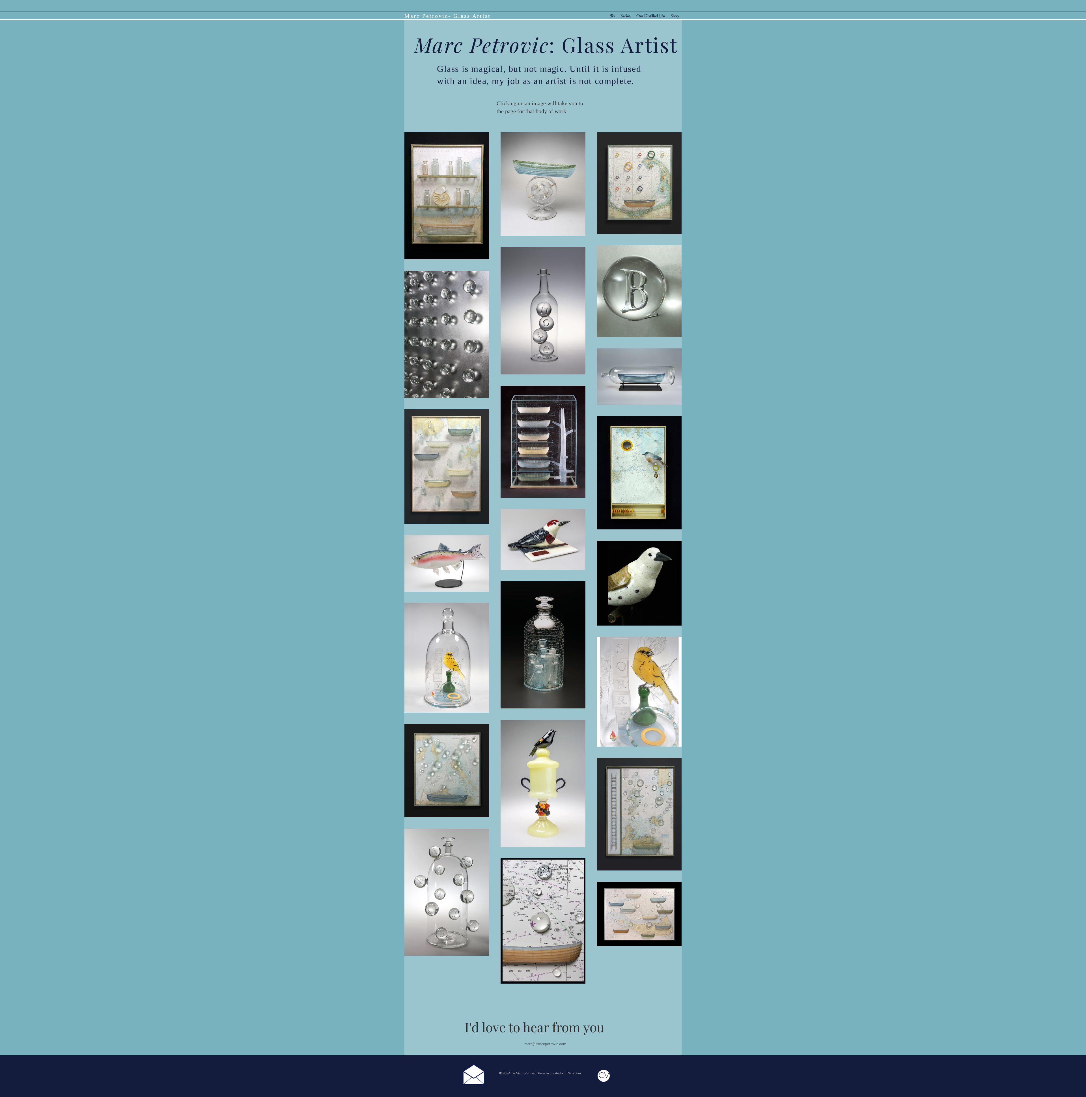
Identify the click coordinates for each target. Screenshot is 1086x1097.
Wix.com (574, 1073)
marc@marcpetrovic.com (545, 1043)
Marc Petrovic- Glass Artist (447, 16)
